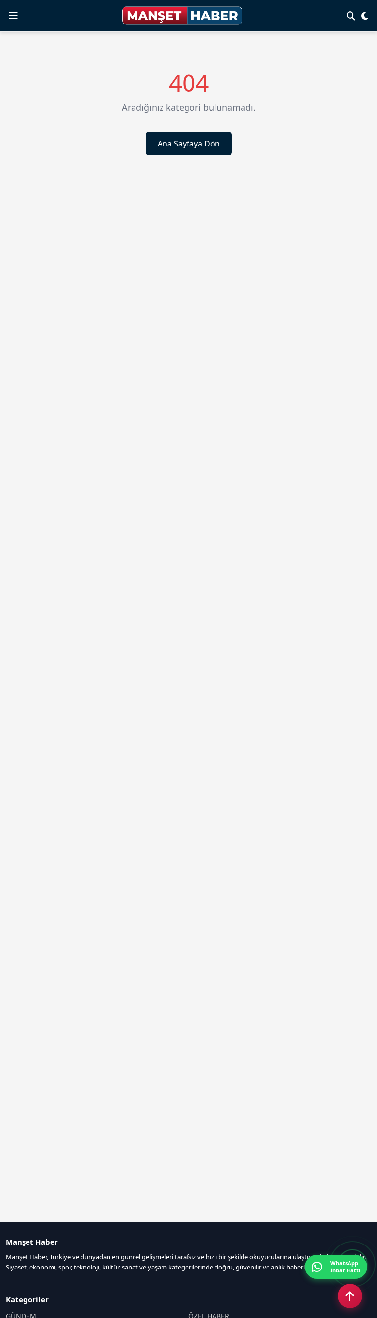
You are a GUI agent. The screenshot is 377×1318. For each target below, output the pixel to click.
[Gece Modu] (364, 15)
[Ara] (351, 15)
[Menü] (13, 15)
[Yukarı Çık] (350, 1296)
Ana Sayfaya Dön (189, 143)
